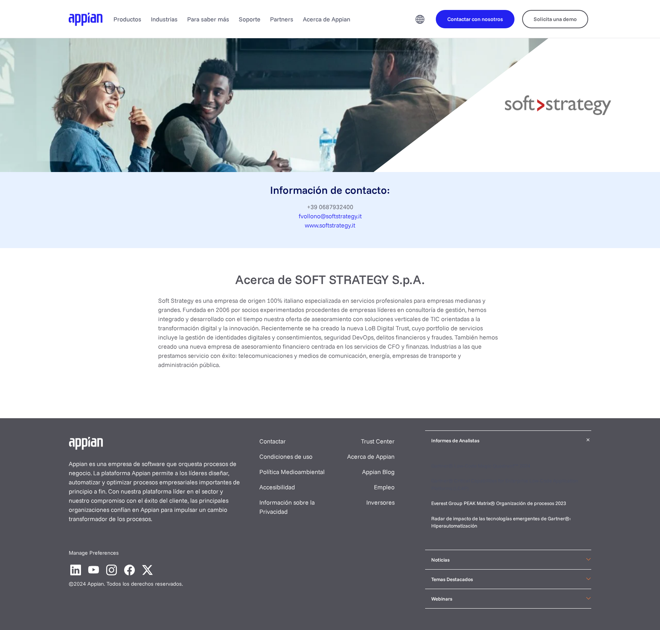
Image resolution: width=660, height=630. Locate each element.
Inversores (380, 502)
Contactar (272, 441)
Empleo (384, 487)
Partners (281, 19)
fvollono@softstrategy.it (330, 216)
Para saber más (208, 19)
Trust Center (378, 441)
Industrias (164, 19)
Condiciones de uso (285, 456)
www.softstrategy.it (330, 225)
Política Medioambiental (292, 472)
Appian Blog (378, 472)
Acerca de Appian (326, 19)
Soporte (249, 19)
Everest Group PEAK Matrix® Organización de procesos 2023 (499, 503)
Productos (127, 19)
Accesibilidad (277, 487)
